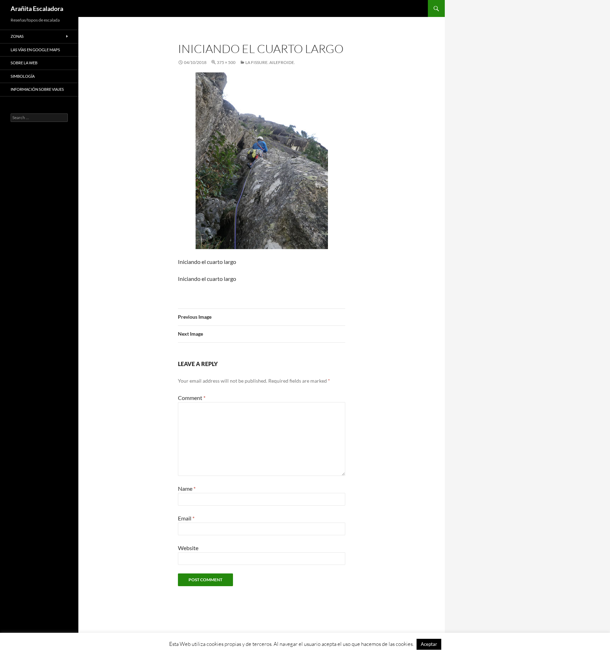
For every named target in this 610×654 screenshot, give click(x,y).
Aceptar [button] (429, 644)
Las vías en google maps (35, 49)
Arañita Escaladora (37, 8)
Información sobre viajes (37, 89)
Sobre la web (24, 62)
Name (187, 488)
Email (186, 518)
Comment (191, 397)
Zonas (17, 36)
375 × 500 (226, 62)
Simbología (23, 76)
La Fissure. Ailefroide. (270, 62)
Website (188, 547)
